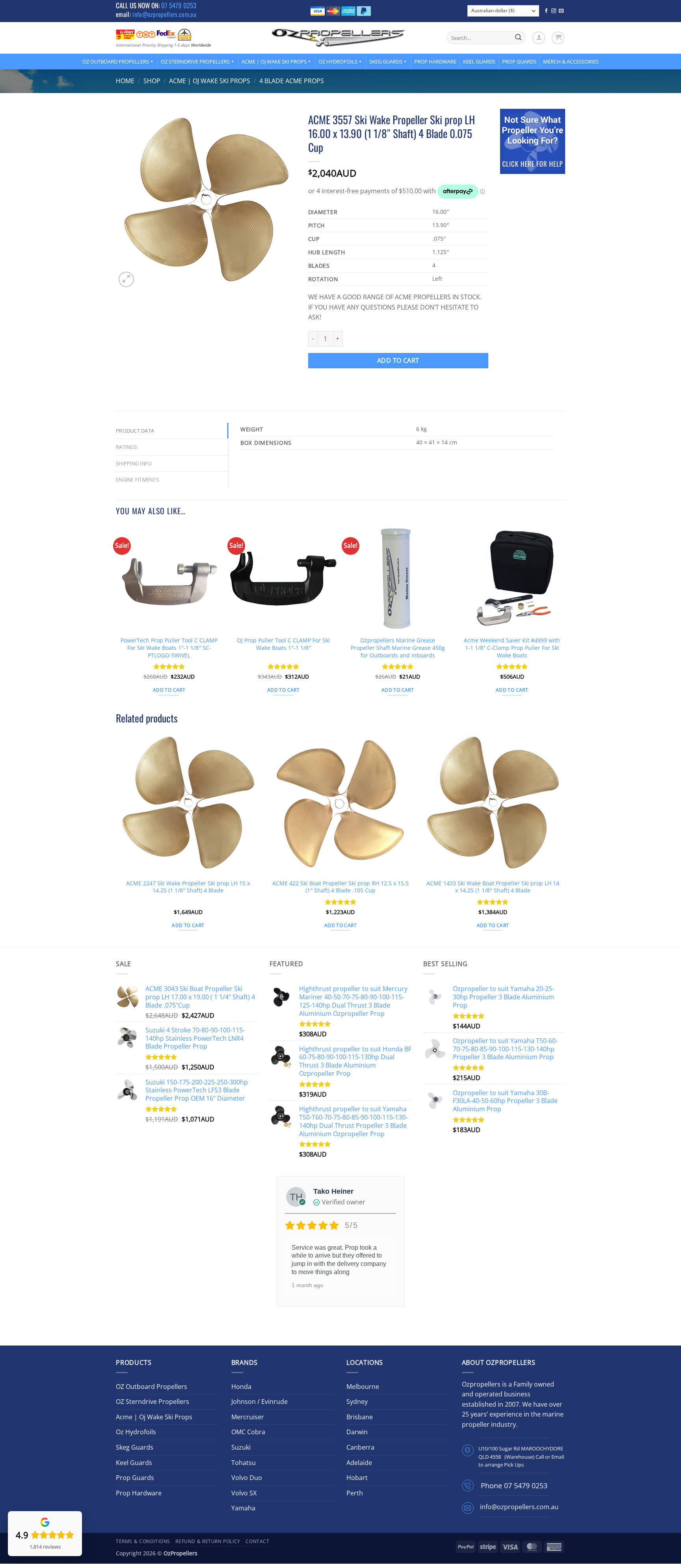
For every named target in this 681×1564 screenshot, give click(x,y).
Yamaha (243, 1508)
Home (125, 81)
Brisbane (359, 1417)
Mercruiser (247, 1417)
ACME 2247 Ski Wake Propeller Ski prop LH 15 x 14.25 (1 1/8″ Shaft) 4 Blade (188, 887)
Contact (257, 1541)
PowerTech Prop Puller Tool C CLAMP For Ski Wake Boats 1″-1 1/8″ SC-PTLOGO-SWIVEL (169, 648)
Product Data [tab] (135, 430)
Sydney (357, 1401)
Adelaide (359, 1462)
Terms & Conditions (143, 1541)
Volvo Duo (246, 1477)
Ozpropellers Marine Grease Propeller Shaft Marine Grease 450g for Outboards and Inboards (398, 648)
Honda (241, 1386)
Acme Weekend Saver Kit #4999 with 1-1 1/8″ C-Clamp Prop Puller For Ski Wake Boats (512, 648)
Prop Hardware (435, 61)
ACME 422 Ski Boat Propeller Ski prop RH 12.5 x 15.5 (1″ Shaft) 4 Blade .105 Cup (340, 887)
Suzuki (241, 1447)
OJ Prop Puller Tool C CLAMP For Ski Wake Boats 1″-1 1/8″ (283, 644)
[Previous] (116, 617)
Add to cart (398, 360)
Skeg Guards (385, 61)
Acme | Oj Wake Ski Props (274, 61)
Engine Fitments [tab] (137, 479)
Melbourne (362, 1386)
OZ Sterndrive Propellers (195, 61)
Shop (151, 81)
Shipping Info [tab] (134, 463)
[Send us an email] (561, 11)
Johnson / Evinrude (259, 1401)
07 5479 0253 (178, 5)
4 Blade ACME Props (291, 81)
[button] (538, 38)
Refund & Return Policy (207, 1541)
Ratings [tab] (126, 446)
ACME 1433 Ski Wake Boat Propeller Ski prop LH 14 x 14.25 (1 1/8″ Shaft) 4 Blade (492, 887)
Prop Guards (519, 61)
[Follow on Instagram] (553, 11)
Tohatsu (243, 1462)
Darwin (357, 1432)
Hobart (357, 1477)
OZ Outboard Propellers (115, 61)
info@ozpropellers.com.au (164, 14)
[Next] (565, 617)
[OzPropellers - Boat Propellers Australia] (338, 37)
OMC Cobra (248, 1432)
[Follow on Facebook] (546, 11)
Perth (354, 1493)
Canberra (360, 1447)
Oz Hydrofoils (337, 61)
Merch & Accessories (571, 61)
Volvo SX (244, 1493)
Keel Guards (479, 61)
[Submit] (518, 38)
